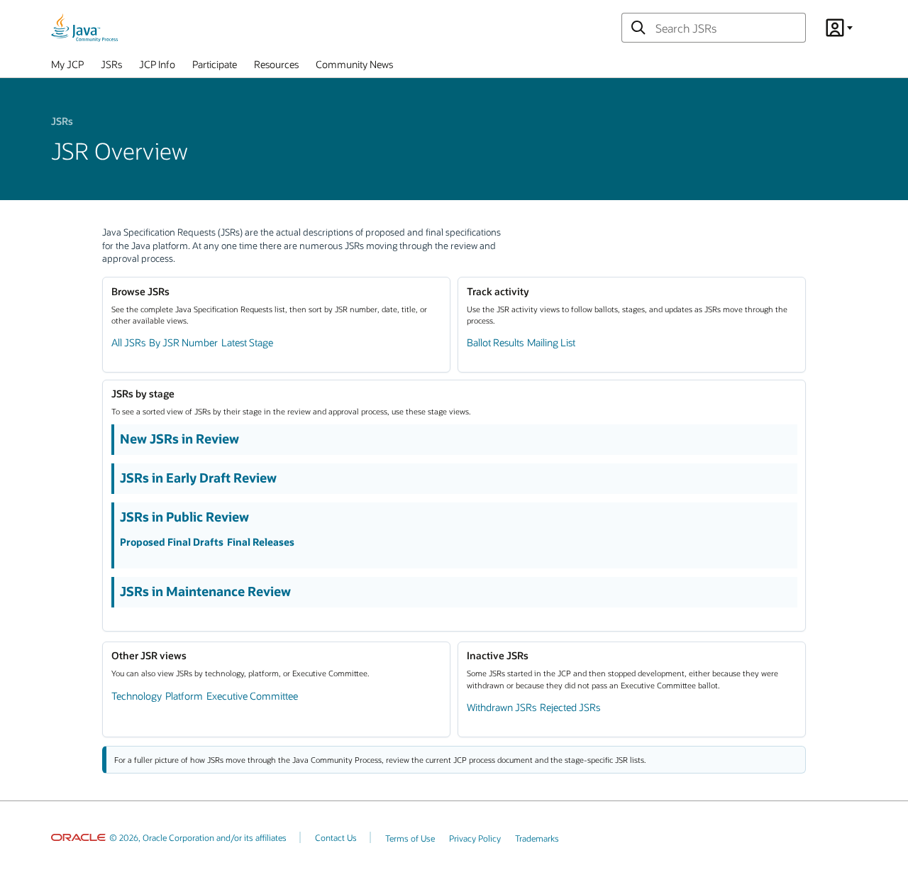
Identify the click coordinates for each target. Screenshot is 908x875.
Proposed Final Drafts (171, 542)
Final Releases (260, 542)
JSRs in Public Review (184, 516)
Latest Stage (247, 342)
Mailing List (551, 342)
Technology (136, 696)
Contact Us (336, 837)
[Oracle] (78, 837)
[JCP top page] (84, 27)
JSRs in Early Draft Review (198, 477)
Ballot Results (495, 342)
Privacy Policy (475, 838)
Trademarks (537, 838)
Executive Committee (252, 696)
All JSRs (128, 342)
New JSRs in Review (179, 438)
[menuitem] (67, 67)
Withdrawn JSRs (501, 707)
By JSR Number (183, 342)
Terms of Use (410, 838)
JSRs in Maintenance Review (205, 591)
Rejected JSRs (570, 707)
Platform (184, 696)
